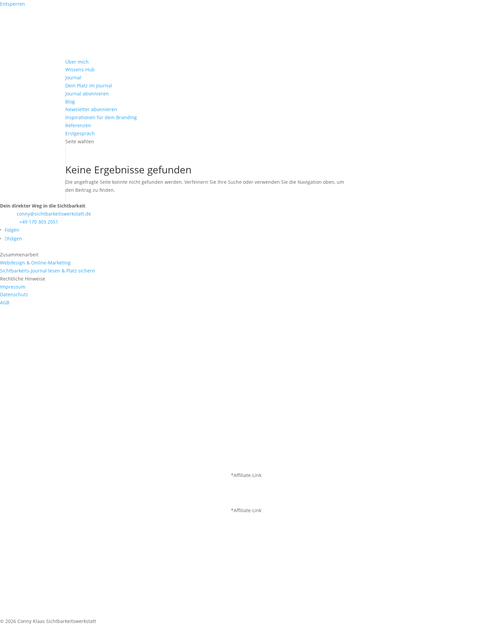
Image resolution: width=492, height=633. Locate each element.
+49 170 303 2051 (38, 222)
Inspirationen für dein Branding (101, 117)
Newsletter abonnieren (91, 109)
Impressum (12, 287)
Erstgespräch (80, 133)
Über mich (77, 62)
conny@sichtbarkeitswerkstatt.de (54, 214)
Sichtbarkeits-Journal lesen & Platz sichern (47, 270)
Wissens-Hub (80, 69)
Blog (70, 101)
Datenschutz (14, 294)
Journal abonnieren (87, 93)
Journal (73, 77)
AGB (4, 302)
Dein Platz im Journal (88, 85)
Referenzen (78, 125)
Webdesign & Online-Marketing (35, 262)
